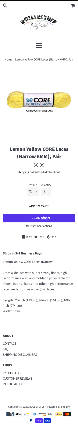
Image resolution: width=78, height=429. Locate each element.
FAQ (6, 349)
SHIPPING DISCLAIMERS (20, 354)
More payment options (39, 226)
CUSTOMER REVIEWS (17, 378)
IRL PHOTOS (12, 373)
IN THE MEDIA (13, 384)
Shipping (23, 172)
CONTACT (9, 343)
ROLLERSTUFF (37, 407)
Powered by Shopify (58, 407)
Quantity (46, 185)
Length (33, 185)
